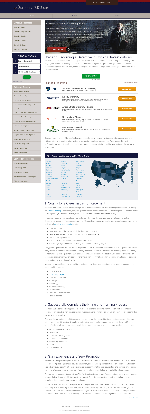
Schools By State (20, 45)
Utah (77, 183)
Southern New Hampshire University (79, 88)
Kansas (48, 196)
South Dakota (80, 176)
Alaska (48, 163)
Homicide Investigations (22, 126)
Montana (63, 181)
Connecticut (49, 174)
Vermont (78, 185)
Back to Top (133, 398)
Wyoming (79, 196)
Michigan (63, 172)
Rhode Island (80, 172)
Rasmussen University (73, 127)
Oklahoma (79, 165)
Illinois (48, 189)
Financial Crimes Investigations (24, 121)
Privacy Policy (77, 406)
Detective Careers (20, 27)
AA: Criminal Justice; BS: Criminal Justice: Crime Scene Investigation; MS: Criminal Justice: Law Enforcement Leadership (85, 100)
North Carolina (65, 196)
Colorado (49, 172)
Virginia (78, 187)
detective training (54, 211)
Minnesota (64, 174)
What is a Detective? (21, 49)
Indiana (48, 192)
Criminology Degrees (21, 172)
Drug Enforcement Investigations (25, 112)
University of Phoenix (72, 117)
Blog (108, 2)
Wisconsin (79, 194)
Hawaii (48, 185)
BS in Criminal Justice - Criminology (85, 91)
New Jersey (64, 189)
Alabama (48, 161)
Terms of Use (85, 406)
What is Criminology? (21, 181)
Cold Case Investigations (22, 100)
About (95, 2)
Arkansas (49, 168)
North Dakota (80, 161)
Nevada (63, 185)
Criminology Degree (56, 274)
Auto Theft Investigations (22, 96)
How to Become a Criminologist (25, 176)
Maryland (63, 168)
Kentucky (64, 161)
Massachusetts (65, 170)
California (49, 170)
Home (32, 16)
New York (64, 194)
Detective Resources (23, 23)
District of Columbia (52, 179)
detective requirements (63, 224)
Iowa (47, 194)
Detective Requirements (22, 31)
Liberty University (70, 97)
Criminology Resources (24, 159)
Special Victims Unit (20, 148)
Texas (77, 181)
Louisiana (64, 163)
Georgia (48, 183)
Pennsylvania (80, 170)
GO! (26, 77)
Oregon (78, 168)
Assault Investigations (21, 91)
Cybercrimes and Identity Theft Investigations (24, 106)
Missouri (63, 179)
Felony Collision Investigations (24, 117)
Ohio (77, 163)
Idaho (48, 187)
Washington (79, 189)
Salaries (117, 16)
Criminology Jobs (20, 168)
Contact (102, 2)
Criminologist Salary (21, 163)
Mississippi (64, 176)
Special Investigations (21, 144)
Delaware (49, 176)
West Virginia (80, 192)
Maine (63, 165)
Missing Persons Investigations (24, 130)
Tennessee (79, 179)
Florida (48, 181)
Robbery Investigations (22, 139)
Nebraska (64, 183)
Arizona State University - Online (77, 107)
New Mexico (64, 192)
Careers (74, 16)
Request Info (127, 89)
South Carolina (80, 174)
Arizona (48, 165)
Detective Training (20, 40)
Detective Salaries (20, 36)
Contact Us (68, 406)
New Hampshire (65, 187)
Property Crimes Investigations (24, 135)
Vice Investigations (20, 153)
